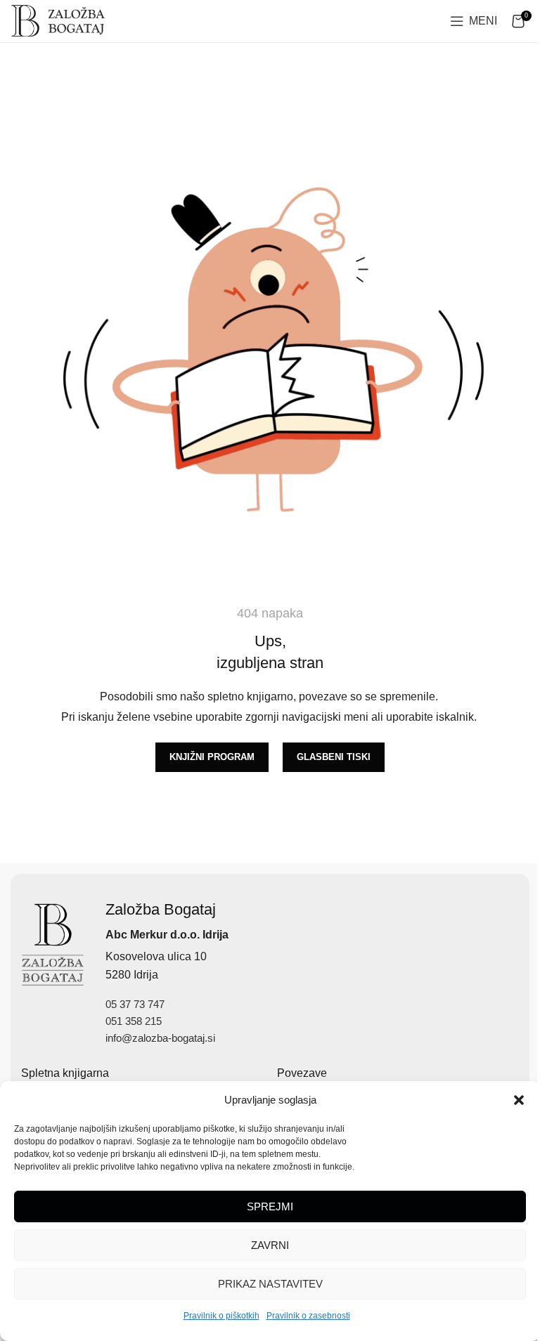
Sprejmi (270, 1206)
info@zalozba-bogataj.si (160, 1038)
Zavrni (270, 1245)
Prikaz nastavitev (270, 1284)
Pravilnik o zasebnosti (308, 1316)
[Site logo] (58, 20)
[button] (519, 1100)
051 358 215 (133, 1021)
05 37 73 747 (135, 1004)
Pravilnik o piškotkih (221, 1316)
